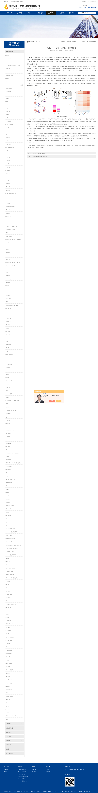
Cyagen (8, 591)
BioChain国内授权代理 (12, 578)
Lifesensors (9, 535)
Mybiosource (9, 696)
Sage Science (9, 200)
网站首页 (9, 13)
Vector (7, 558)
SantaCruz (8, 216)
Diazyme (8, 630)
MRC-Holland (9, 354)
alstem (7, 272)
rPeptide (8, 203)
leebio (7, 374)
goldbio (8, 387)
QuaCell (8, 160)
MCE (7, 134)
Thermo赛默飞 (9, 670)
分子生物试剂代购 (10, 528)
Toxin (7, 719)
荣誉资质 (6, 771)
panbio (7, 288)
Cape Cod (8, 334)
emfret (7, 328)
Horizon (8, 420)
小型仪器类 (8, 736)
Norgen (8, 456)
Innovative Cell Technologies (13, 262)
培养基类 (8, 740)
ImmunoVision (9, 653)
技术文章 (50, 13)
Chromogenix (9, 571)
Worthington (9, 279)
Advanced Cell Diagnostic (12, 453)
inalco (7, 95)
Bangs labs (9, 564)
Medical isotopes (10, 206)
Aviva (7, 472)
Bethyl (7, 522)
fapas (7, 249)
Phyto (7, 617)
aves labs (8, 338)
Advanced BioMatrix (11, 716)
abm (7, 101)
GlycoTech (8, 656)
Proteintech (9, 157)
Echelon (8, 331)
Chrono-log (9, 594)
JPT (7, 525)
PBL (7, 351)
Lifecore (8, 219)
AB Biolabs (9, 650)
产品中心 (30, 13)
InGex (7, 377)
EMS (7, 706)
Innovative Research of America (14, 239)
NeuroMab (8, 459)
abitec (7, 104)
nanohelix (8, 256)
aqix (7, 341)
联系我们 (71, 13)
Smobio (8, 676)
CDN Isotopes (9, 364)
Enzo (7, 512)
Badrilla (8, 561)
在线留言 (61, 13)
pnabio (7, 196)
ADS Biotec (9, 88)
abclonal (8, 111)
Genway (8, 223)
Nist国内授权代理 (10, 505)
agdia (7, 397)
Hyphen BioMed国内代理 (24, 776)
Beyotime (8, 58)
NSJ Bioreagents (10, 173)
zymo (7, 492)
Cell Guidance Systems (12, 305)
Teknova (8, 190)
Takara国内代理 (22, 769)
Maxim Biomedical (10, 430)
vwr (7, 610)
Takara (7, 673)
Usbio (7, 712)
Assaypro (8, 449)
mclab (7, 357)
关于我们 (19, 13)
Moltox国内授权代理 (11, 555)
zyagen (8, 252)
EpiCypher (8, 318)
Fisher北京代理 (10, 551)
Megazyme (9, 81)
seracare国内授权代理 (11, 532)
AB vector (8, 233)
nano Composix (10, 574)
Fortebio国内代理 (22, 774)
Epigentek (8, 597)
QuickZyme (9, 236)
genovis (8, 417)
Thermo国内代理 (22, 771)
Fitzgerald (8, 607)
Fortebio (8, 699)
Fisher (7, 660)
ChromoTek (9, 177)
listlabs (8, 315)
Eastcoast (8, 469)
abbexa (8, 275)
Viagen (8, 282)
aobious (8, 150)
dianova (8, 269)
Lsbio (7, 489)
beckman (8, 407)
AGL (7, 302)
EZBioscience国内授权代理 (13, 65)
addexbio (8, 72)
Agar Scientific (9, 663)
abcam (8, 499)
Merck (7, 361)
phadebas (8, 164)
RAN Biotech (9, 325)
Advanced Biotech (10, 229)
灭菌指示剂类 (9, 744)
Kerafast (8, 423)
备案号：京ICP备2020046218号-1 (45, 791)
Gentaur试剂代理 (22, 778)
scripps (8, 213)
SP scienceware (10, 637)
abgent (7, 108)
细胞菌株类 (8, 732)
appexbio (8, 344)
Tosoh (7, 78)
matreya (8, 295)
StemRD (8, 210)
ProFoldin (8, 144)
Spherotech (9, 466)
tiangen (8, 55)
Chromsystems (10, 380)
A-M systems (9, 124)
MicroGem (8, 321)
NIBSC (8, 292)
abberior (8, 118)
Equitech (8, 413)
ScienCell (8, 308)
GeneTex (8, 620)
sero (7, 440)
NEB (7, 476)
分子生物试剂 (9, 51)
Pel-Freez (8, 348)
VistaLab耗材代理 (22, 781)
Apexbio (8, 187)
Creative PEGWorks (11, 410)
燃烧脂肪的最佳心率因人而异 (40, 153)
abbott (7, 114)
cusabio (8, 131)
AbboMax (8, 121)
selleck (8, 62)
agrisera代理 (9, 394)
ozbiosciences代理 (11, 193)
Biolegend (8, 515)
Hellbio (7, 384)
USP (7, 154)
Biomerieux (9, 702)
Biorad (7, 601)
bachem (8, 183)
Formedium (9, 246)
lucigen (8, 311)
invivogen (8, 433)
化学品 (7, 749)
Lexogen (8, 643)
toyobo (7, 495)
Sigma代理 (9, 541)
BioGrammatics (10, 147)
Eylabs (8, 627)
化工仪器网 (79, 791)
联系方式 (48, 769)
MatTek (8, 137)
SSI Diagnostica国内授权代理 (13, 545)
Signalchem (9, 640)
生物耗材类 (8, 723)
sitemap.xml (87, 791)
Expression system (11, 568)
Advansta (8, 693)
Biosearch (8, 446)
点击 (22, 51)
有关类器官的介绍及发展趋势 (40, 156)
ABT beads (9, 403)
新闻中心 (34, 766)
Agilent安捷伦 (9, 689)
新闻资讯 (40, 13)
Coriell (7, 486)
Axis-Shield (9, 683)
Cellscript (8, 587)
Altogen (8, 686)
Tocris (7, 614)
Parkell (8, 167)
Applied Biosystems (11, 604)
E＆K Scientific (10, 624)
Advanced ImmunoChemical (13, 400)
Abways (8, 367)
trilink (7, 285)
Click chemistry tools (11, 226)
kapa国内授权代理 (10, 538)
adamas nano (9, 75)
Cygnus (8, 518)
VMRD (8, 502)
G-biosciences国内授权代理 (13, 548)
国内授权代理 (9, 753)
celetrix (8, 68)
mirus (7, 426)
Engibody (8, 443)
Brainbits (8, 436)
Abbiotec (8, 666)
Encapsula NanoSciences (12, 265)
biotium (8, 371)
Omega (8, 170)
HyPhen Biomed (10, 679)
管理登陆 (67, 791)
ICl (7, 141)
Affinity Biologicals (10, 479)
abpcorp (8, 98)
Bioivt (7, 709)
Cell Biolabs (9, 633)
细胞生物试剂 (9, 728)
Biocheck (8, 127)
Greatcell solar (9, 509)
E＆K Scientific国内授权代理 (13, 463)
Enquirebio (8, 298)
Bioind (7, 180)
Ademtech (8, 91)
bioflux (7, 390)
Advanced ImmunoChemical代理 (14, 85)
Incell (7, 242)
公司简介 (6, 769)
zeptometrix (9, 482)
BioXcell (8, 647)
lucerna (8, 259)
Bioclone (8, 584)
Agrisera (8, 581)
